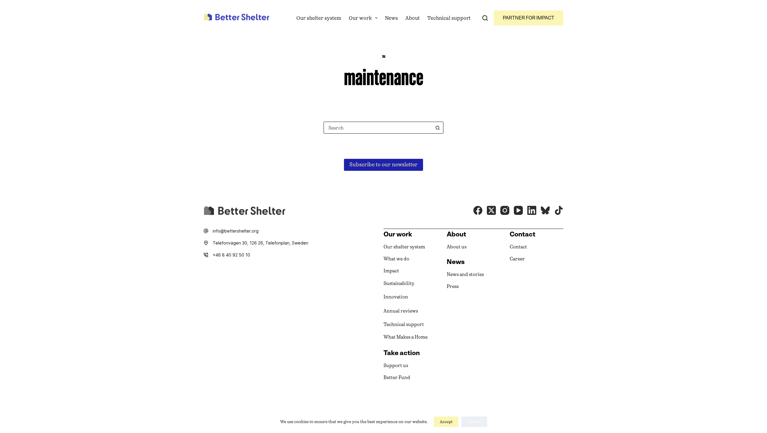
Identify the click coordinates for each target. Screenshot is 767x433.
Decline (474, 422)
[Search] (485, 18)
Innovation (396, 297)
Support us (396, 365)
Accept (446, 422)
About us (456, 247)
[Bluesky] (545, 210)
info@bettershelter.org (236, 230)
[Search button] (437, 127)
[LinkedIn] (531, 210)
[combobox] (378, 128)
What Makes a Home (406, 337)
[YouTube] (518, 210)
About (412, 18)
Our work (360, 18)
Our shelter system (318, 18)
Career (517, 259)
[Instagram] (504, 210)
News (391, 18)
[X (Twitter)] (491, 210)
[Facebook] (477, 210)
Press (453, 286)
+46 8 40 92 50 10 (231, 254)
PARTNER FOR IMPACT (528, 18)
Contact (518, 247)
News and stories (465, 274)
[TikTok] (558, 210)
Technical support (449, 18)
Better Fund (397, 377)
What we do (396, 259)
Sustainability (399, 283)
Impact (391, 271)
